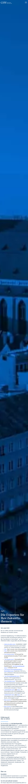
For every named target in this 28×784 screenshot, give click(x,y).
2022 (18, 689)
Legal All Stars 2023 (9, 689)
